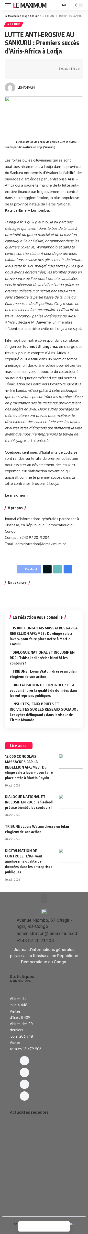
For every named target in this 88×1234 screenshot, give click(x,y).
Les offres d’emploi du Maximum (41, 1134)
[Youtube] (24, 1096)
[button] (44, 899)
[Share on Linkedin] (38, 64)
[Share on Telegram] (46, 64)
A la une (13, 24)
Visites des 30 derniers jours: (21, 1030)
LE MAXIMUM (26, 87)
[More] (38, 73)
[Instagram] (24, 1072)
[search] (56, 5)
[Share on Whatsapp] (31, 64)
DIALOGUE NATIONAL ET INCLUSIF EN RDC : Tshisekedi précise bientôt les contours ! (42, 657)
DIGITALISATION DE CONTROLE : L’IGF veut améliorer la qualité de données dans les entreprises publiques (43, 690)
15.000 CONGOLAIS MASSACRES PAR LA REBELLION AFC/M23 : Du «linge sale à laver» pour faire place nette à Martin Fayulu (29, 767)
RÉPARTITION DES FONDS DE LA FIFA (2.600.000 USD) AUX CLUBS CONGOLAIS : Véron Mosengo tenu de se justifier (43, 1186)
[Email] (15, 73)
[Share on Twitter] (23, 64)
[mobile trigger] (9, 5)
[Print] (31, 73)
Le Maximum (29, 5)
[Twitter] (24, 1084)
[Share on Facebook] (15, 64)
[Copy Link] (23, 73)
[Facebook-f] (24, 1060)
